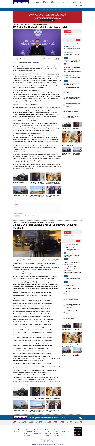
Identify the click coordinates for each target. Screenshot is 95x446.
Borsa (14, 422)
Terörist (31, 170)
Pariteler (62, 422)
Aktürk (15, 170)
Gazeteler (71, 6)
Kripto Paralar (78, 422)
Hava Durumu (39, 422)
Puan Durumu (48, 422)
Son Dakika (15, 6)
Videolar (58, 6)
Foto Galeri (51, 6)
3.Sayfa (35, 9)
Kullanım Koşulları (55, 444)
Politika (60, 9)
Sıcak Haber (56, 435)
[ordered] (29, 215)
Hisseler (55, 422)
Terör (26, 384)
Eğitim (51, 9)
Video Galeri (56, 429)
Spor (41, 6)
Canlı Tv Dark (26, 428)
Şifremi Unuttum (65, 431)
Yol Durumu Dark (16, 429)
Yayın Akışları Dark (28, 429)
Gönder (17, 215)
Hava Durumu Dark (17, 428)
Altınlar (46, 428)
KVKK (51, 444)
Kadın (45, 6)
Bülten (44, 9)
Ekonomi (35, 6)
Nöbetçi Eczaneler (28, 431)
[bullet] (31, 215)
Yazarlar (64, 6)
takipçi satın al (27, 435)
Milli (27, 170)
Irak (23, 170)
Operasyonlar (20, 384)
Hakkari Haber (15, 24)
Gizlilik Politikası (43, 444)
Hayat (56, 9)
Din (47, 9)
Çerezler (47, 444)
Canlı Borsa (36, 428)
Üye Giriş (63, 428)
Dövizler (47, 429)
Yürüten (30, 384)
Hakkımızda (34, 444)
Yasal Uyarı (61, 444)
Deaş (15, 384)
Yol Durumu (69, 422)
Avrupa (39, 9)
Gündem (29, 6)
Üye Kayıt (64, 429)
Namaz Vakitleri (22, 422)
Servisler (23, 6)
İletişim (38, 444)
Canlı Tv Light (16, 431)
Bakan (20, 170)
